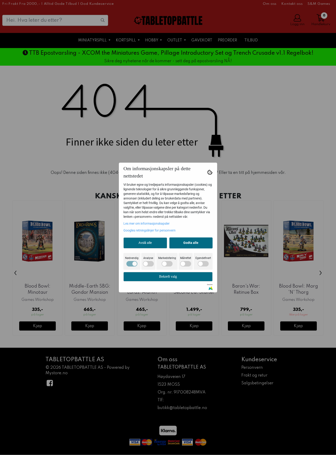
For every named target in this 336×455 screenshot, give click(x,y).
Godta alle (190, 243)
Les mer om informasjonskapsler (146, 223)
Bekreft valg (168, 276)
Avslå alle (145, 243)
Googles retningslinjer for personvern (149, 230)
